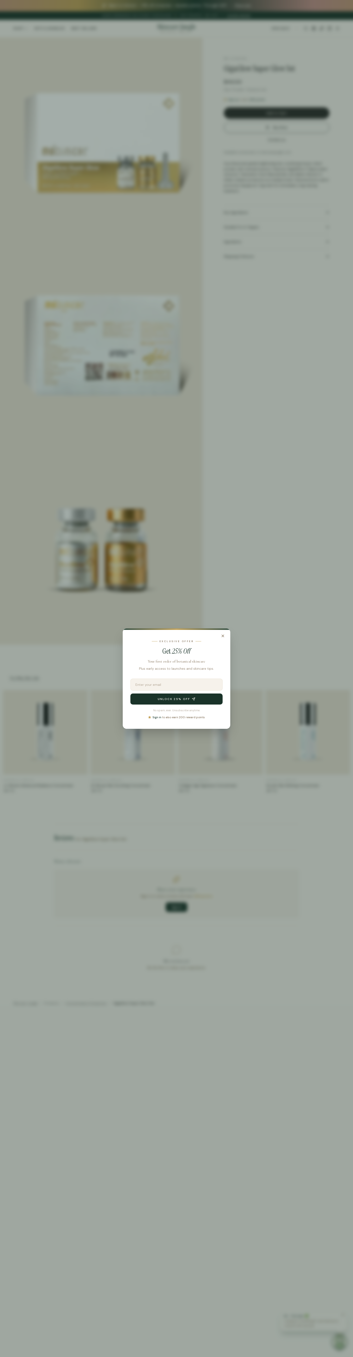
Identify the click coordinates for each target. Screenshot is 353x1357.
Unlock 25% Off (174, 699)
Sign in (156, 717)
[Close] (222, 635)
